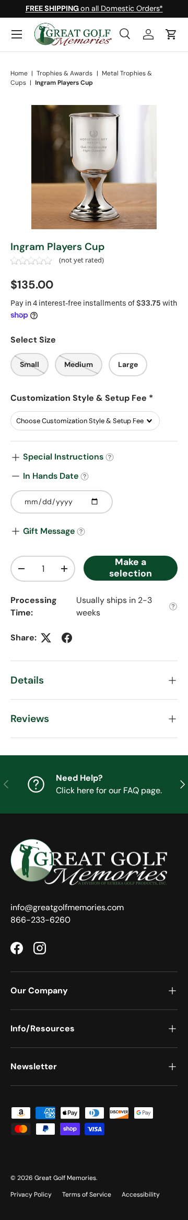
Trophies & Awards (64, 73)
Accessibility (141, 1194)
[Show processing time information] (173, 606)
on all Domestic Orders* (94, 8)
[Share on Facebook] (66, 637)
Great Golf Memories (65, 1178)
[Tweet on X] (46, 637)
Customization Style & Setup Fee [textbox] (81, 397)
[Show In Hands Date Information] (84, 476)
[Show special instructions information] (109, 457)
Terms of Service (86, 1194)
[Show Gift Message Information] (81, 531)
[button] (171, 34)
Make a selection (130, 567)
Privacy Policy (31, 1194)
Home (19, 73)
